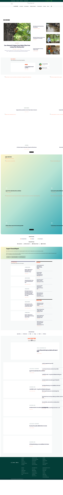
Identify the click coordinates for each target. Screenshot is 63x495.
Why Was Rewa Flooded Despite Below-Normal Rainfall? (40, 304)
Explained (32, 238)
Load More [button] (31, 229)
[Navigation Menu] (12, 3)
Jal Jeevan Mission (45, 473)
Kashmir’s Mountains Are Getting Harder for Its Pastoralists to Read (28, 270)
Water (30, 333)
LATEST (38, 262)
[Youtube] (51, 0)
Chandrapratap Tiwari (36, 28)
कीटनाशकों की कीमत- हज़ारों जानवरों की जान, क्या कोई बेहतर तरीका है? (50, 399)
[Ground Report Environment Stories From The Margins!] (32, 4)
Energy (35, 333)
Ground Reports (41, 238)
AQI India (44, 469)
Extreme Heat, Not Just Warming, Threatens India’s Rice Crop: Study (40, 280)
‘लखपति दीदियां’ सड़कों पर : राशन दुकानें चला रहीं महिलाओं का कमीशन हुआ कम (39, 386)
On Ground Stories (34, 469)
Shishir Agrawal (8, 192)
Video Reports (39, 6)
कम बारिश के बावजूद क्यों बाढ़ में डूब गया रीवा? (47, 361)
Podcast (44, 6)
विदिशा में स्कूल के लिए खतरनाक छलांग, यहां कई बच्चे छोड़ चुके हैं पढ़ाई (50, 388)
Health (40, 333)
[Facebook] (50, 0)
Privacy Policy (33, 459)
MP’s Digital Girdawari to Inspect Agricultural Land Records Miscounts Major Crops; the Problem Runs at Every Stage (29, 293)
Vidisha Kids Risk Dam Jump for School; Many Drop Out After (29, 281)
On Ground (21, 6)
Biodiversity (25, 333)
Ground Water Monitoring (46, 474)
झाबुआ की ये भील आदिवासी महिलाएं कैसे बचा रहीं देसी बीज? (13, 190)
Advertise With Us (34, 458)
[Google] (17, 460)
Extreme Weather (27, 267)
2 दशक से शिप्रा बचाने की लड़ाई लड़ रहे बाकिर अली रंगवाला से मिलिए (50, 366)
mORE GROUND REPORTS (14, 262)
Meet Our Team (23, 459)
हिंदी (34, 384)
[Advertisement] (31, 13)
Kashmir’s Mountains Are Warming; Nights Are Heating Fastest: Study (29, 316)
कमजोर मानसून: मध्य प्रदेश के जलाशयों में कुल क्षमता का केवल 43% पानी (51, 405)
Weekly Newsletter (45, 458)
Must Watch (44, 243)
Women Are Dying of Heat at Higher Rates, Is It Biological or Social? (40, 310)
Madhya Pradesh (35, 243)
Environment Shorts (23, 238)
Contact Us (22, 458)
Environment (28, 243)
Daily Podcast (23, 469)
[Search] (51, 6)
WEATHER (39, 300)
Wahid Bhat (26, 273)
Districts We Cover (34, 473)
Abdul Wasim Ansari (28, 284)
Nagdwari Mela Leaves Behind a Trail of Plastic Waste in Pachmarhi (26, 110)
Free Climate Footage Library (24, 470)
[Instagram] (48, 0)
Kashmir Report (27, 312)
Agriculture (20, 243)
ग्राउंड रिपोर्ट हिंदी (32, 339)
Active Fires (44, 470)
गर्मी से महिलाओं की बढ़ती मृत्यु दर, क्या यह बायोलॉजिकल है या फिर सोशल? (39, 441)
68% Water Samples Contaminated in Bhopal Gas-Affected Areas (27, 147)
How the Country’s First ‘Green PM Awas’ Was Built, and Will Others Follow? (29, 305)
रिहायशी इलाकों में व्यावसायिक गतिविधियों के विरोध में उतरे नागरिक (38, 423)
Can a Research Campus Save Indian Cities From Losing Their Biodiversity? (17, 46)
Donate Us (44, 459)
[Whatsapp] (46, 0)
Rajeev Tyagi (26, 297)
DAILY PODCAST (13, 59)
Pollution (44, 333)
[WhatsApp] (11, 460)
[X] (47, 0)
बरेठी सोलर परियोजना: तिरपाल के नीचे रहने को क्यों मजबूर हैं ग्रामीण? (14, 225)
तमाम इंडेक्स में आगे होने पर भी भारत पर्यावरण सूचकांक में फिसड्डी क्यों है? (38, 405)
